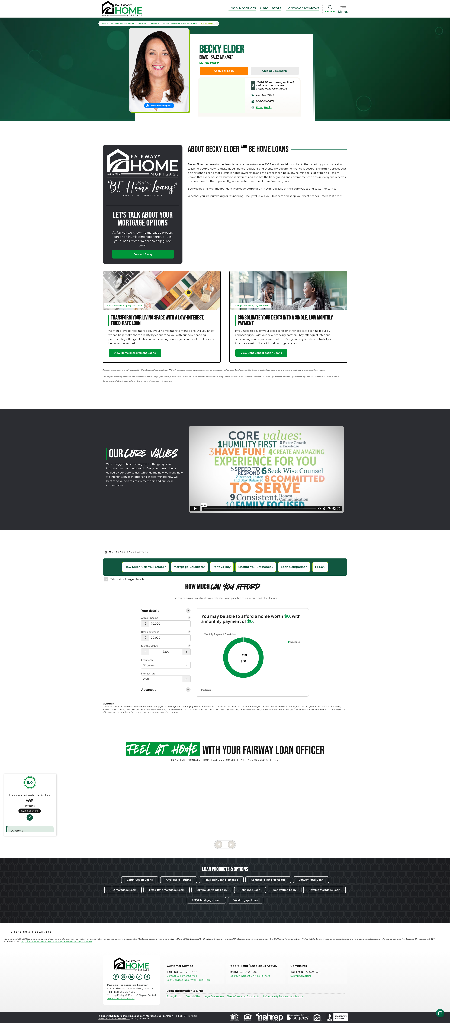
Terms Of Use (193, 996)
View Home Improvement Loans (135, 353)
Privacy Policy (174, 996)
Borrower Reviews (302, 8)
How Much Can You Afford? (145, 567)
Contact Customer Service (182, 976)
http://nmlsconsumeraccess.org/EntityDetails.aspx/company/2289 (56, 941)
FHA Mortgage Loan (123, 890)
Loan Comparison (294, 567)
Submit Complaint (300, 976)
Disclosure (206, 690)
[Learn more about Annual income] (189, 618)
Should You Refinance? (255, 567)
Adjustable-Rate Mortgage (268, 879)
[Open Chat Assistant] (440, 1013)
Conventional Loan (310, 879)
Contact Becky (143, 254)
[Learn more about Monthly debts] (189, 646)
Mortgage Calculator (189, 567)
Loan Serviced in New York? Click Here (189, 980)
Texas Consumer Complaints (243, 996)
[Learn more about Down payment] (189, 632)
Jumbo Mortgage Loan (212, 890)
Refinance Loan (250, 890)
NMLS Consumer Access (120, 998)
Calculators (270, 8)
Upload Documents (275, 70)
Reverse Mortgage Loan (324, 890)
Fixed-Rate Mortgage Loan (166, 890)
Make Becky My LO (161, 105)
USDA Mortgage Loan (206, 900)
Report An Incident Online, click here (249, 976)
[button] (145, 652)
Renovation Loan (284, 890)
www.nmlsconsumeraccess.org (114, 1018)
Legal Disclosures (214, 996)
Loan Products (242, 8)
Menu (343, 11)
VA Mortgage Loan (245, 900)
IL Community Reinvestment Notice (283, 996)
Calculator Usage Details (127, 579)
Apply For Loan (224, 70)
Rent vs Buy (222, 567)
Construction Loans (140, 879)
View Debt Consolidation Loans (261, 353)
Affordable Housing (178, 879)
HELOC (320, 567)
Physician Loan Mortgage (221, 879)
